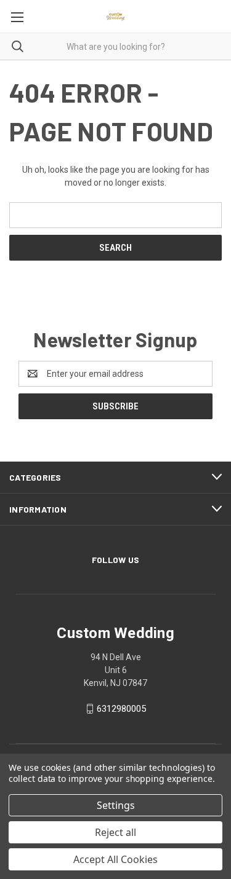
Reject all (115, 832)
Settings (116, 805)
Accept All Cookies (115, 859)
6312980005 (121, 708)
